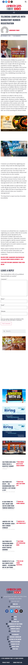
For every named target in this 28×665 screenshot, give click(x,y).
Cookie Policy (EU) (17, 662)
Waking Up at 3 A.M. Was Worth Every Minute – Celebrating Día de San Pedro (9, 564)
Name (3, 299)
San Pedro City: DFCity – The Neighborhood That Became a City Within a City (8, 486)
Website (3, 311)
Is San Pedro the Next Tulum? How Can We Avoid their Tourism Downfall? (8, 505)
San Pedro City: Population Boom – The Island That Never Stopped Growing (8, 545)
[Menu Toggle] (14, 12)
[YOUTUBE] (9, 2)
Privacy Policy (6, 662)
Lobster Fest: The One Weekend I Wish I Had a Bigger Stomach (8, 524)
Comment (4, 279)
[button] (25, 2)
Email (3, 305)
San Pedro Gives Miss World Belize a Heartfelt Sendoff (9, 464)
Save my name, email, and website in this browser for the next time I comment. (12, 319)
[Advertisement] (14, 213)
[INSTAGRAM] (12, 2)
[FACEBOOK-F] (3, 2)
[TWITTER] (6, 2)
